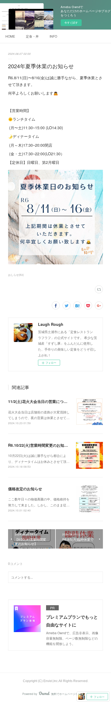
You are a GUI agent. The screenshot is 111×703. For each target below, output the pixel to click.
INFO (53, 36)
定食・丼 (32, 36)
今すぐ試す (71, 22)
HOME (10, 36)
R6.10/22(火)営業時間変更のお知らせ (40, 445)
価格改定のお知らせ (25, 488)
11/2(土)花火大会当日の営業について (39, 401)
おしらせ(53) (16, 275)
